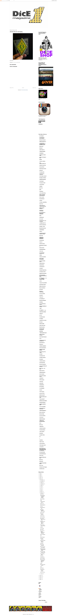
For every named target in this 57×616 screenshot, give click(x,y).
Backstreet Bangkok (42, 300)
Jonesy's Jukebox (42, 161)
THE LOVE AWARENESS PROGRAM (41, 238)
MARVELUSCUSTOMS (43, 400)
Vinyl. (41, 566)
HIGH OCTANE (41, 323)
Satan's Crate (41, 441)
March (41, 491)
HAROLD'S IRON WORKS (42, 349)
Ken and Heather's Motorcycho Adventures (42, 213)
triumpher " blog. (42, 226)
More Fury (41, 459)
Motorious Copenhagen (41, 291)
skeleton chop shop (42, 165)
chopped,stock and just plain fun (42, 340)
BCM (40, 189)
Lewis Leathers (41, 431)
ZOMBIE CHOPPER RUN (42, 404)
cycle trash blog (42, 443)
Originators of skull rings (42, 155)
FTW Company (41, 379)
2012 (40, 575)
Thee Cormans (41, 391)
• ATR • (40, 308)
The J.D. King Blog (42, 406)
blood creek (41, 455)
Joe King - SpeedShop (43, 202)
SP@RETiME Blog (42, 249)
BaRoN (40, 159)
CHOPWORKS (41, 229)
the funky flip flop (42, 452)
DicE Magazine (40, 589)
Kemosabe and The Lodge (42, 352)
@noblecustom (41, 468)
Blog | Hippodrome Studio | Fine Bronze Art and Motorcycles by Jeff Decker (42, 449)
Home (23, 87)
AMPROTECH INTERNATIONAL (42, 421)
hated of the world (42, 325)
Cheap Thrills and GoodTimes (42, 408)
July (41, 486)
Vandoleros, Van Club (42, 320)
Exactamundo (41, 240)
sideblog (40, 186)
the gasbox (41, 359)
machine (40, 200)
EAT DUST (41, 289)
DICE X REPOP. (42, 534)
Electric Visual (41, 247)
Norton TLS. (42, 503)
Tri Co (40, 338)
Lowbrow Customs (42, 428)
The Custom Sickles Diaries (42, 376)
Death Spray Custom (42, 168)
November (42, 481)
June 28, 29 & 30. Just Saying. (42, 570)
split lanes (41, 313)
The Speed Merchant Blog (42, 457)
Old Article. (41, 543)
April (41, 490)
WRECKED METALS (42, 141)
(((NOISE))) (41, 331)
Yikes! (41, 563)
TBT (41, 535)
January (41, 573)
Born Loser (41, 465)
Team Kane (41, 381)
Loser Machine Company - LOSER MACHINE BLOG (42, 144)
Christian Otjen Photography (41, 329)
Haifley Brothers (42, 263)
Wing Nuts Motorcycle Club (42, 397)
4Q (39, 436)
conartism (41, 268)
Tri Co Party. (42, 528)
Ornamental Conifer (42, 284)
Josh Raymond (41, 266)
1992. (41, 500)
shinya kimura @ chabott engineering (42, 206)
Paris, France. (42, 512)
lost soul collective (42, 415)
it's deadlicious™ (42, 298)
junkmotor (41, 170)
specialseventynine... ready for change (42, 233)
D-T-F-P (40, 315)
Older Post (34, 87)
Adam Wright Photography (41, 259)
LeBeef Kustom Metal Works (42, 463)
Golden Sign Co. (42, 149)
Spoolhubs (41, 433)
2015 (40, 476)
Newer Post (11, 87)
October (41, 482)
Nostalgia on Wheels (42, 177)
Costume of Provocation (41, 210)
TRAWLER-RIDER (42, 151)
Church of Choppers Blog (42, 157)
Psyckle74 (41, 295)
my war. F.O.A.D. (42, 393)
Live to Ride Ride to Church (42, 304)
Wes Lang (41, 424)
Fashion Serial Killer (42, 256)
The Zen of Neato (42, 293)
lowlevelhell (41, 383)
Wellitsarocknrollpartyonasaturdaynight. (42, 549)
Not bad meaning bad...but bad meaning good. (43, 276)
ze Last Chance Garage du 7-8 (41, 253)
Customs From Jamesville (41, 174)
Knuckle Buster (41, 198)
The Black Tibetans (42, 357)
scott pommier (41, 184)
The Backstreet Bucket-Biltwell (41, 138)
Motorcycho (41, 146)
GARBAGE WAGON (42, 179)
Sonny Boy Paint (42, 362)
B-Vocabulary (41, 386)
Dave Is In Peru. (42, 572)
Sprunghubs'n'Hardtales (43, 245)
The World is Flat (42, 355)
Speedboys (41, 191)
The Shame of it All (42, 271)
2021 (40, 473)
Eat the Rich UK (41, 342)
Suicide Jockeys (42, 243)
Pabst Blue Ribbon (42, 402)
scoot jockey (41, 446)
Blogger (33, 614)
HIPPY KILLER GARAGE (41, 208)
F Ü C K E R (41, 417)
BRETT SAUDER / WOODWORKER (42, 195)
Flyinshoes (41, 344)
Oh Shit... (41, 506)
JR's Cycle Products (42, 347)
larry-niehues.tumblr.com (42, 163)
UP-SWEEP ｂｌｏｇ (42, 310)
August (41, 485)
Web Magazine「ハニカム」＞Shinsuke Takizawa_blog (43, 279)
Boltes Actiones (41, 370)
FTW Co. (40, 231)
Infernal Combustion (42, 224)
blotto (40, 215)
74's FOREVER (41, 388)
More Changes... (42, 558)
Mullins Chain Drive (42, 286)
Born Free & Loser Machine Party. (42, 519)
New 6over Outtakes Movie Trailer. (42, 510)
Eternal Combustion (42, 364)
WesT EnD (41, 235)
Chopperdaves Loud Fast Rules (42, 221)
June (41, 487)
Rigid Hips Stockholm (42, 273)
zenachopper (41, 181)
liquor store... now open (42, 368)
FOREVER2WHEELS (42, 410)
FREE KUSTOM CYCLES (41, 335)
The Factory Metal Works (42, 261)
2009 (40, 579)
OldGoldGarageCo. (42, 372)
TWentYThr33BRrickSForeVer (42, 306)
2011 (40, 576)
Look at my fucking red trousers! (43, 366)
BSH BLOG (41, 461)
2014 (40, 477)
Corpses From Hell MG (43, 282)
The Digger (41, 318)
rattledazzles (41, 426)
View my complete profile (40, 597)
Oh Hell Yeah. (42, 515)
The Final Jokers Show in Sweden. (42, 541)
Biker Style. (42, 529)
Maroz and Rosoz (42, 412)
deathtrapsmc (41, 217)
